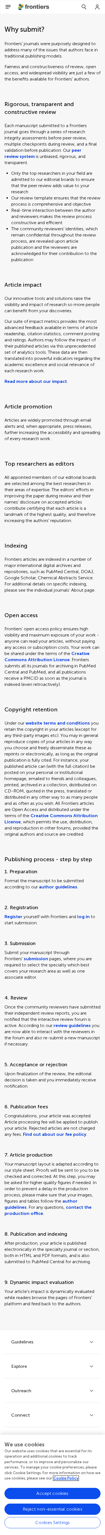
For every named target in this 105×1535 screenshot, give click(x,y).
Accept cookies (52, 1493)
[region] (52, 1485)
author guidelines (58, 887)
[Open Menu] (8, 7)
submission (36, 958)
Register (13, 916)
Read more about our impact (35, 381)
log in (83, 916)
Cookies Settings (52, 1522)
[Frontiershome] (34, 7)
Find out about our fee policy (54, 1134)
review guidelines (72, 1025)
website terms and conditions (57, 723)
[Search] (84, 7)
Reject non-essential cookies (52, 1509)
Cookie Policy (65, 1478)
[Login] (97, 7)
